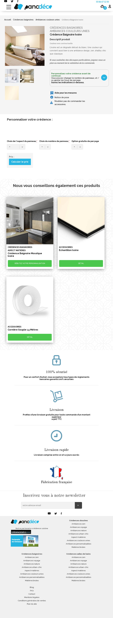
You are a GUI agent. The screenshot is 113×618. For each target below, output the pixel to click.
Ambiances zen (78, 524)
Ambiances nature (78, 530)
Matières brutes (78, 547)
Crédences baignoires (23, 20)
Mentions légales (31, 597)
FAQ (31, 591)
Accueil (7, 20)
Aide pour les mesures (66, 93)
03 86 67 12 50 (102, 2)
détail (81, 263)
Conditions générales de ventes (32, 601)
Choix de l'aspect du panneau (22, 141)
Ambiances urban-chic (78, 534)
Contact (31, 594)
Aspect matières (78, 537)
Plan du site (32, 604)
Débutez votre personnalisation (30, 263)
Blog (32, 587)
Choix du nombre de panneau (54, 141)
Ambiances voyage (78, 527)
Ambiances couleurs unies (48, 20)
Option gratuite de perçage (85, 141)
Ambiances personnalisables (78, 544)
